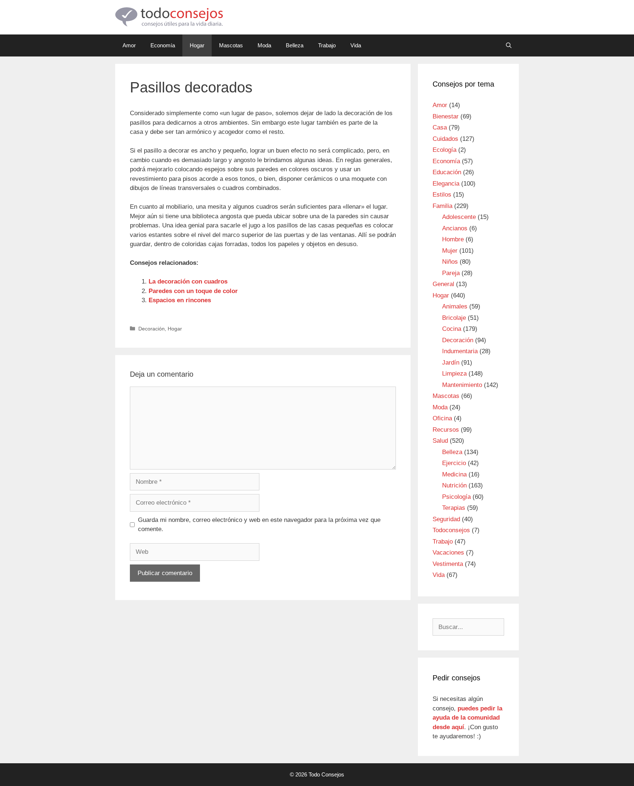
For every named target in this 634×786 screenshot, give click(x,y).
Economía (162, 45)
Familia (442, 205)
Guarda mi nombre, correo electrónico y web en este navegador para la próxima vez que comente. (259, 524)
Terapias (453, 507)
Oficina (442, 418)
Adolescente (459, 216)
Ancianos (454, 228)
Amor (129, 45)
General (443, 284)
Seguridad (446, 519)
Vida (355, 45)
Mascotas (231, 45)
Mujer (450, 250)
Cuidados (445, 138)
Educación (447, 172)
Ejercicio (454, 463)
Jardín (450, 362)
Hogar (197, 45)
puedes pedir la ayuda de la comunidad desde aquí (467, 718)
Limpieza (454, 373)
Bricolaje (454, 317)
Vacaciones (448, 552)
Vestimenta (448, 563)
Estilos (442, 194)
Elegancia (446, 183)
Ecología (444, 149)
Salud (440, 440)
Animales (454, 306)
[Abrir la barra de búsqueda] (509, 45)
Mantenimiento (462, 384)
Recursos (446, 429)
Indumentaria (460, 351)
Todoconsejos (451, 530)
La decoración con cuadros (188, 281)
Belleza (294, 45)
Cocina (451, 328)
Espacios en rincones (180, 300)
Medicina (454, 474)
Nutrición (454, 485)
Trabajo (327, 45)
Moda (264, 45)
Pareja (451, 273)
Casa (440, 127)
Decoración (151, 329)
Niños (450, 261)
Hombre (453, 239)
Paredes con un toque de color (193, 291)
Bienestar (446, 116)
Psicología (456, 496)
